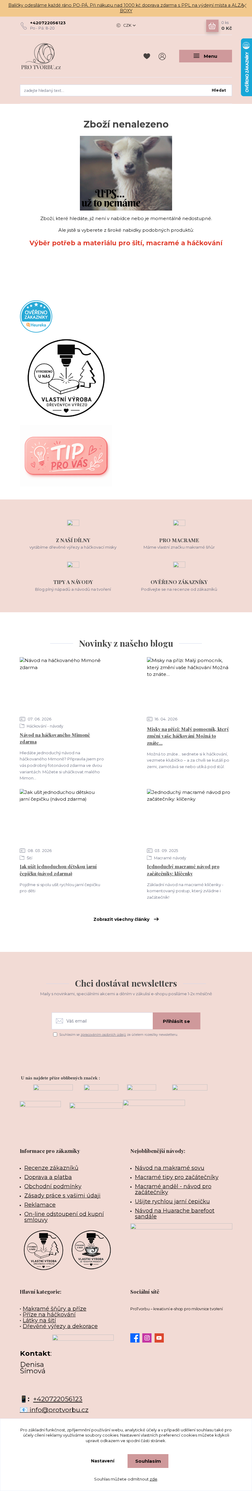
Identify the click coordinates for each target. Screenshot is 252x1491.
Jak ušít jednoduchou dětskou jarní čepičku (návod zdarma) (58, 870)
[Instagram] (148, 1338)
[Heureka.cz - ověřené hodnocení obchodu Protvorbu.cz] (36, 316)
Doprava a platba (48, 1177)
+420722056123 (48, 22)
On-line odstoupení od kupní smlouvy (64, 1217)
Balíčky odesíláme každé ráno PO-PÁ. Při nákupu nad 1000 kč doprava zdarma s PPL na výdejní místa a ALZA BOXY (126, 8)
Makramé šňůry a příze (54, 1308)
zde (153, 1479)
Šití (29, 858)
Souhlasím (148, 1461)
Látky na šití (39, 1320)
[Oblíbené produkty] (148, 56)
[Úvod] (52, 56)
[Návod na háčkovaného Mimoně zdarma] (62, 684)
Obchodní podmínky (52, 1186)
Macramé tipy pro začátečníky (177, 1177)
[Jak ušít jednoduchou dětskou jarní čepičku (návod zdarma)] (62, 816)
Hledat (219, 90)
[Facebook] (136, 1338)
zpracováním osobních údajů (103, 1035)
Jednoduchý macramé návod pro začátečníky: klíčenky (183, 870)
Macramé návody (169, 858)
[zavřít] (244, 6)
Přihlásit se (176, 1021)
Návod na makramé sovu (169, 1168)
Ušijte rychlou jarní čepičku (172, 1201)
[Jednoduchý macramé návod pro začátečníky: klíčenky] (189, 816)
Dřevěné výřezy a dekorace (60, 1326)
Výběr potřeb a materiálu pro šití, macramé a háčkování (126, 243)
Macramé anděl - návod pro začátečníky (173, 1189)
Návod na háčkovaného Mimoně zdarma (55, 738)
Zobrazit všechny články (121, 919)
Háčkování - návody (44, 726)
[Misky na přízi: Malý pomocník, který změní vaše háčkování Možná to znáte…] (189, 684)
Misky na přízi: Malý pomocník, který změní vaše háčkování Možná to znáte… (188, 736)
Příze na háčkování (49, 1314)
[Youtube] (161, 1338)
